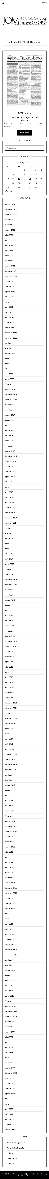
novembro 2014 (11, 708)
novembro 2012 (11, 831)
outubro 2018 (10, 466)
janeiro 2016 (10, 636)
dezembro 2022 (11, 209)
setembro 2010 (11, 965)
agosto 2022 (10, 230)
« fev (7, 191)
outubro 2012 (10, 836)
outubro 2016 (10, 590)
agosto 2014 (10, 723)
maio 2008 (9, 1109)
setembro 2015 (11, 657)
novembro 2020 (11, 338)
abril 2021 (9, 312)
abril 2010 (9, 991)
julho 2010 (9, 975)
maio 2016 (9, 615)
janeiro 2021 (10, 328)
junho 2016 (9, 610)
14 (19, 179)
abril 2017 (9, 559)
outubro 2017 (10, 528)
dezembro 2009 (11, 1011)
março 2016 (9, 626)
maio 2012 (9, 862)
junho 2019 (9, 425)
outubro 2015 (10, 651)
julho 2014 (9, 728)
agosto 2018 (10, 477)
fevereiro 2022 (11, 261)
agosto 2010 (10, 970)
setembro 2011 (11, 903)
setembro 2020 (11, 348)
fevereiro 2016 (11, 631)
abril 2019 (9, 436)
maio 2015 (9, 677)
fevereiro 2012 (11, 878)
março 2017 (9, 564)
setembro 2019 (11, 410)
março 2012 (9, 873)
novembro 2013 (11, 770)
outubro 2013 (10, 775)
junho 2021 (9, 302)
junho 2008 (9, 1104)
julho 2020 (9, 358)
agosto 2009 (10, 1032)
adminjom (24, 120)
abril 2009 (9, 1052)
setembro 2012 (11, 842)
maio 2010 (9, 986)
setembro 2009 (11, 1027)
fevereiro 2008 (11, 1124)
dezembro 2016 (11, 579)
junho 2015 (9, 672)
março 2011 (9, 934)
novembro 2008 (11, 1078)
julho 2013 (9, 790)
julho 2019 (9, 420)
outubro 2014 (10, 713)
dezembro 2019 (11, 394)
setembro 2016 (11, 595)
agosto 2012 (10, 847)
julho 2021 (9, 297)
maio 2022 (9, 245)
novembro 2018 (11, 461)
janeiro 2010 (10, 1006)
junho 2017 (9, 549)
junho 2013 (9, 795)
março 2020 (9, 379)
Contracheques (12, 1158)
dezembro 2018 (11, 456)
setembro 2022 (11, 225)
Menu (44, 3)
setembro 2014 (11, 718)
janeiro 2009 (10, 1068)
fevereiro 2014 (11, 754)
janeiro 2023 (10, 204)
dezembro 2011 (11, 888)
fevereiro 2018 (11, 507)
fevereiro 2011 (11, 939)
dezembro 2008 (11, 1073)
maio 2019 (9, 430)
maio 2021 (9, 307)
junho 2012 (9, 857)
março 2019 (9, 441)
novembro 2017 (11, 523)
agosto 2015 (10, 662)
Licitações (10, 1153)
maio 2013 (9, 800)
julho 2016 (9, 605)
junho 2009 (9, 1042)
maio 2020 (9, 369)
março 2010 (9, 996)
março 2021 (9, 317)
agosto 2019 (10, 415)
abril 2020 (9, 374)
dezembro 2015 (11, 641)
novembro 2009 (11, 1016)
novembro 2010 (11, 955)
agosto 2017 (10, 538)
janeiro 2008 (10, 1129)
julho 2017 (9, 543)
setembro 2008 (11, 1088)
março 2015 (9, 687)
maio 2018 (9, 492)
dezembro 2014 (11, 703)
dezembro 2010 (11, 950)
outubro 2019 (10, 405)
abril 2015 (9, 682)
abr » (11, 191)
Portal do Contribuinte (15, 1148)
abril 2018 (9, 497)
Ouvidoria (10, 1163)
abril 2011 (9, 929)
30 (30, 187)
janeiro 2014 (10, 759)
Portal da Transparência (16, 1143)
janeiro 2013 (10, 821)
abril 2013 (9, 806)
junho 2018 (9, 487)
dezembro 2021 (11, 271)
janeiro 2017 (10, 574)
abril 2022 (9, 250)
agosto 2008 (10, 1094)
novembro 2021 (11, 276)
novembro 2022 (11, 214)
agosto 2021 (10, 292)
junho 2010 (9, 980)
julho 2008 (9, 1099)
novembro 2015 (11, 646)
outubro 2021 (10, 281)
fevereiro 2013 (11, 816)
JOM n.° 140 (24, 112)
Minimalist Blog (41, 1174)
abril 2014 (9, 744)
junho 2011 (9, 919)
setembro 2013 (11, 780)
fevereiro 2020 (11, 384)
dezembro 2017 (11, 518)
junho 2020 (9, 364)
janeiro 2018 (10, 513)
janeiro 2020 (10, 389)
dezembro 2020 (11, 333)
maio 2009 (9, 1047)
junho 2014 (9, 734)
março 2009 (9, 1058)
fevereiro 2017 (11, 569)
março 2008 (9, 1119)
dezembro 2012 (11, 826)
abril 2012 (9, 867)
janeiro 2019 (10, 451)
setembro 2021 (11, 286)
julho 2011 (9, 914)
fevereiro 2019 (11, 446)
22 (24, 183)
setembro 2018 (11, 471)
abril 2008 (9, 1114)
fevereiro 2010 (11, 1001)
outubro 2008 (10, 1083)
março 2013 (9, 811)
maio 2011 (9, 924)
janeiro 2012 (10, 883)
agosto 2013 (10, 785)
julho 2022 (9, 235)
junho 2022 (9, 240)
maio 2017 (9, 554)
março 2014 (9, 749)
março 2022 (9, 256)
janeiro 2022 (10, 266)
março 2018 (9, 502)
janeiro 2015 (10, 698)
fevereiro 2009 (11, 1063)
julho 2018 (9, 482)
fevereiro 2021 (11, 322)
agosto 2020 (10, 353)
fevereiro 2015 (11, 693)
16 (30, 179)
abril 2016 (9, 621)
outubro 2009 (10, 1022)
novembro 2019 (11, 399)
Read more (24, 133)
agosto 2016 (10, 600)
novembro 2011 (11, 893)
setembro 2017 (11, 533)
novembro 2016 (11, 585)
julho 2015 (9, 667)
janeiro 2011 (10, 944)
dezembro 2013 (11, 765)
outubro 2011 (10, 898)
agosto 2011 (10, 908)
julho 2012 (9, 852)
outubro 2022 (10, 220)
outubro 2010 (10, 960)
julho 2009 (9, 1037)
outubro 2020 (10, 343)
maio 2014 (9, 739)
